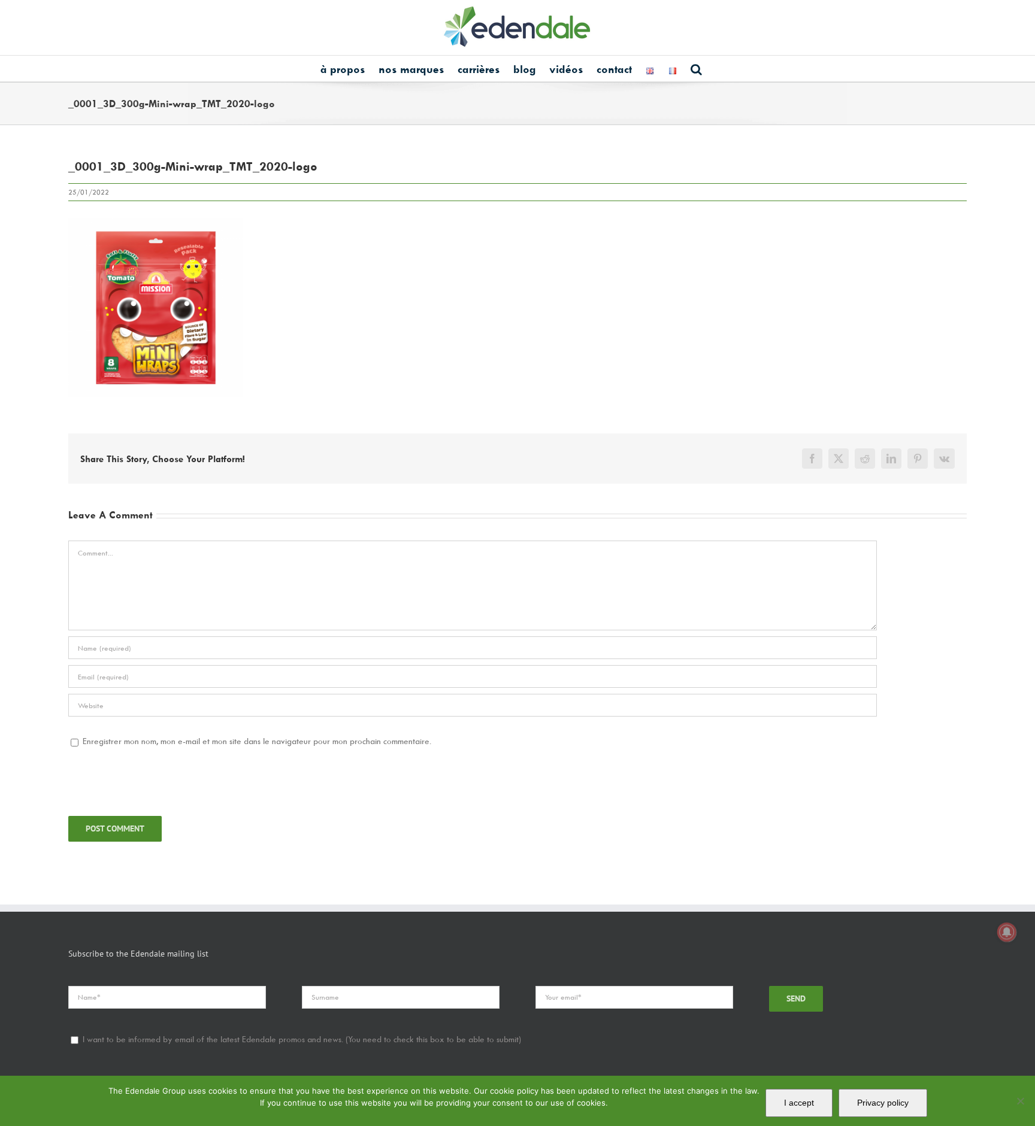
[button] (696, 68)
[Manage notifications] (1006, 932)
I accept (799, 1102)
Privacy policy (883, 1102)
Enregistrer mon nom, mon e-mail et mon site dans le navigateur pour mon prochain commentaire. (257, 741)
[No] (1020, 1101)
